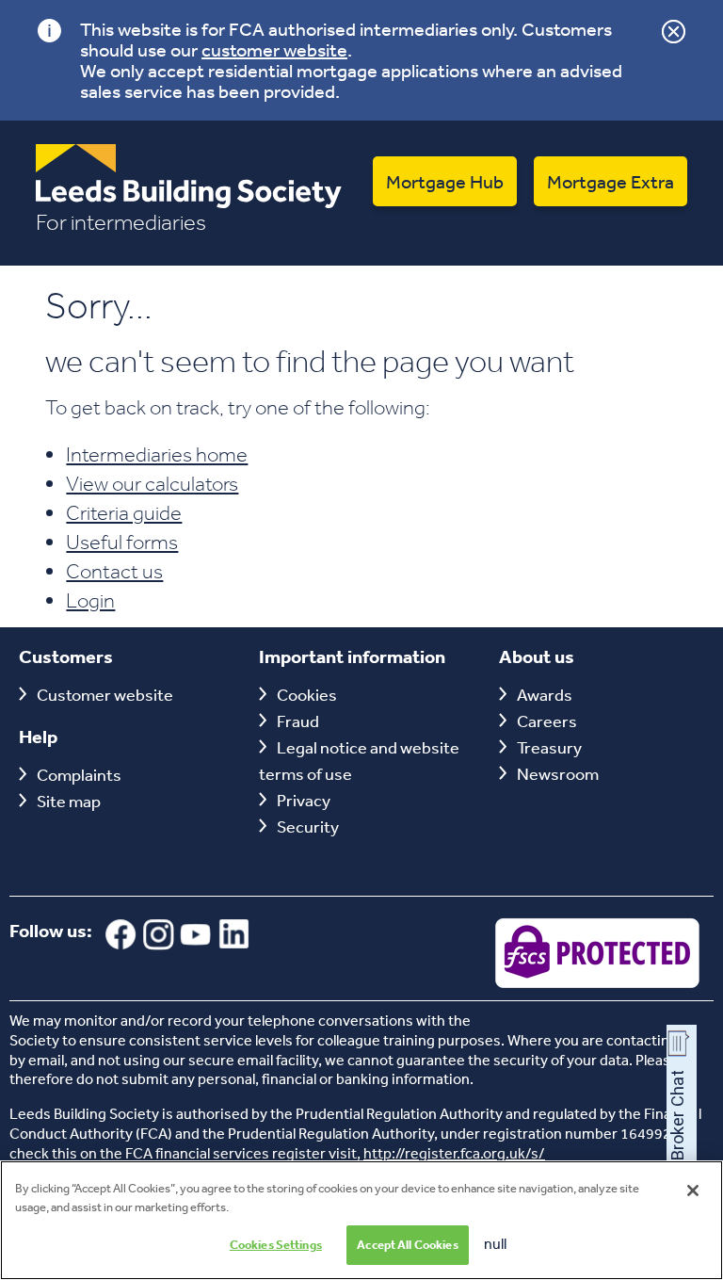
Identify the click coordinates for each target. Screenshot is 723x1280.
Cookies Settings (276, 1245)
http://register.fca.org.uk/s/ (454, 1152)
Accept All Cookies (407, 1245)
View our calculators (152, 483)
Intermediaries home (157, 454)
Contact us (114, 571)
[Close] (693, 1190)
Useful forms (122, 541)
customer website (274, 49)
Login (90, 600)
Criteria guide (124, 512)
